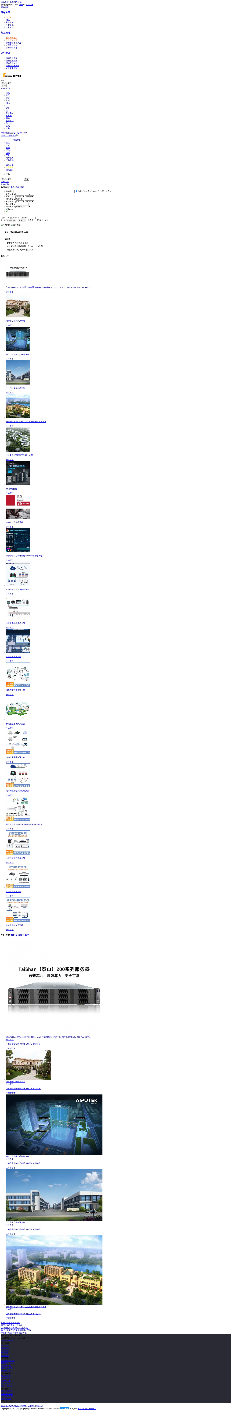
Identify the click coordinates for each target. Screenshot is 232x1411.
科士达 (9, 123)
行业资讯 (10, 25)
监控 (8, 100)
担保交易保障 (7, 1391)
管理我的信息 (11, 45)
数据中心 (10, 121)
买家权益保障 (7, 1396)
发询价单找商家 (7, 1361)
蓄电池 (9, 116)
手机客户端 (14, 1333)
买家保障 (10, 1323)
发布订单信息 (11, 40)
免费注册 (29, 5)
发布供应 (5, 182)
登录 (21, 5)
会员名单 (9, 1406)
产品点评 (10, 160)
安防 (8, 98)
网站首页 (5, 2)
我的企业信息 (11, 58)
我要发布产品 (7, 1383)
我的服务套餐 (11, 61)
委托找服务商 (16, 1330)
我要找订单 (6, 1381)
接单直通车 (6, 1378)
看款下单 (10, 22)
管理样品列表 (11, 48)
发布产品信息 (11, 38)
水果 (8, 128)
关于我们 (5, 1351)
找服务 (16, 1406)
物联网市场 (6, 1371)
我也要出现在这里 (20, 935)
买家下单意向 (7, 1386)
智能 (80, 191)
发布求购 (5, 184)
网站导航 (5, 7)
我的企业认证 (11, 63)
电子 (8, 95)
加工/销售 (6, 32)
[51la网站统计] (64, 1409)
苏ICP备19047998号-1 (87, 1409)
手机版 (12, 2)
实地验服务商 (14, 1328)
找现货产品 (6, 1366)
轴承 (8, 103)
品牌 (109, 191)
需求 (8, 143)
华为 (8, 118)
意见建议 (5, 1356)
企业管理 (5, 53)
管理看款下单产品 (13, 43)
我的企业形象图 (12, 66)
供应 (8, 145)
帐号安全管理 (11, 68)
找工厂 (9, 20)
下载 (8, 155)
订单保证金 (6, 1399)
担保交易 (10, 165)
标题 (87, 191)
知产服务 (10, 158)
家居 (8, 108)
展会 (8, 148)
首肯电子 (10, 113)
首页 (12, 187)
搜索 (26, 179)
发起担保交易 (7, 1394)
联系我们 (10, 170)
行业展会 (10, 27)
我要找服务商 (7, 1368)
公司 (102, 191)
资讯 (8, 150)
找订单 (9, 17)
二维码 (19, 2)
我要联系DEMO (7, 1363)
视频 (8, 153)
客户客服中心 (7, 1340)
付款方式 (5, 1345)
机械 (8, 126)
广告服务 (5, 1353)
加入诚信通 (6, 1376)
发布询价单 (6, 88)
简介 (95, 191)
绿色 (8, 93)
